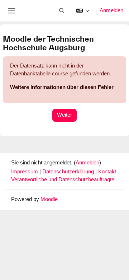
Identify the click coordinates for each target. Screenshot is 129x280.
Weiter (64, 115)
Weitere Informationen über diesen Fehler (62, 87)
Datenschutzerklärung (68, 171)
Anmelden (111, 10)
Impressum (25, 171)
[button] (61, 11)
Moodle (49, 199)
